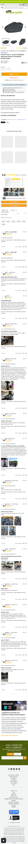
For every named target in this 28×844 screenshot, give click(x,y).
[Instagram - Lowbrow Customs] (9, 769)
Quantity (3, 67)
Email (10, 754)
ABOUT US (13, 795)
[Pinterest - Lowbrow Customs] (19, 769)
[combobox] (16, 7)
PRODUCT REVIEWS (14, 802)
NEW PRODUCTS (14, 776)
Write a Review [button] (14, 202)
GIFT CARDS (14, 783)
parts (13, 221)
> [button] (18, 693)
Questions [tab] (13, 210)
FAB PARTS (13, 778)
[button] (24, 246)
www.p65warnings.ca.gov (21, 119)
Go (25, 757)
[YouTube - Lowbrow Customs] (14, 769)
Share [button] (4, 246)
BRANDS (14, 800)
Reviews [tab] (4, 210)
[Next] (25, 27)
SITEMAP (13, 807)
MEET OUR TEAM (13, 797)
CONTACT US (13, 790)
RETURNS (13, 794)
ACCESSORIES (13, 781)
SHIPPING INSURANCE (13, 803)
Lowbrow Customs (15, 822)
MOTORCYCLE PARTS (13, 775)
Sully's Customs (4, 61)
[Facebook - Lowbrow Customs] (11, 769)
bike (8, 221)
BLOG (13, 784)
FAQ (14, 792)
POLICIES (13, 805)
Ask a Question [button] (14, 205)
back (24, 221)
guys (3, 224)
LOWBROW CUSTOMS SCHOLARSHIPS (13, 798)
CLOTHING (13, 780)
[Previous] (2, 27)
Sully (18, 221)
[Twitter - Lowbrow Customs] (16, 769)
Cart (25, 4)
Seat (3, 221)
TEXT (17, 754)
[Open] (3, 840)
